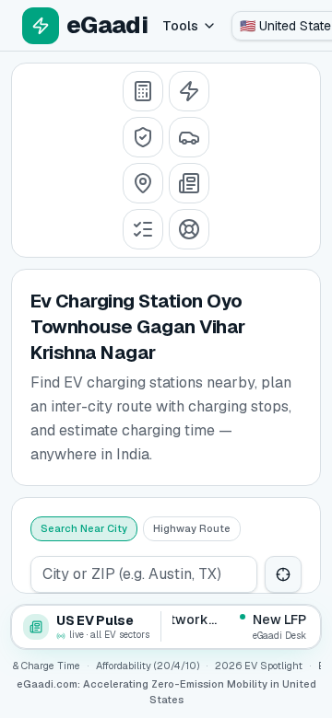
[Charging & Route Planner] (143, 183)
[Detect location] (283, 574)
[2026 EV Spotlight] (189, 137)
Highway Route (192, 528)
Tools (180, 25)
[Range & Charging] (189, 91)
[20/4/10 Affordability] (143, 137)
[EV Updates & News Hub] (189, 183)
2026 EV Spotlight (258, 665)
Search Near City (84, 528)
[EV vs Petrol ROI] (143, 91)
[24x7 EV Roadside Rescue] (189, 229)
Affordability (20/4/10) (147, 665)
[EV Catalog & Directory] (143, 229)
